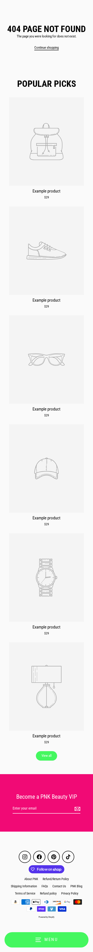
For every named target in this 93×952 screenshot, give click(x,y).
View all (46, 756)
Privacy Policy (69, 893)
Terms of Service (25, 893)
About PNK (31, 879)
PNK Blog (76, 886)
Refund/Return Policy (56, 879)
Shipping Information (24, 886)
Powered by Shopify (46, 917)
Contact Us (59, 886)
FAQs (45, 886)
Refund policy (48, 893)
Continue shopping (46, 48)
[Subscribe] (76, 809)
